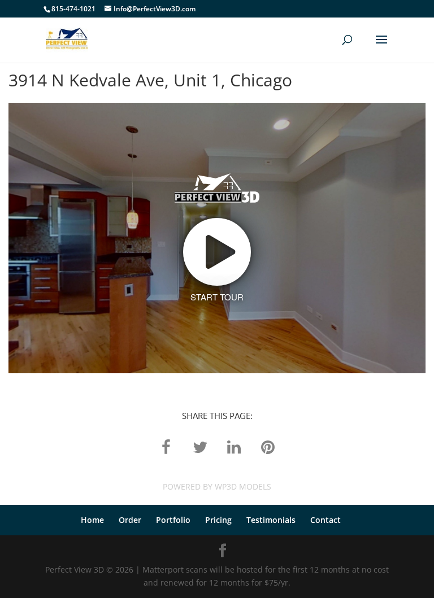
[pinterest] (268, 446)
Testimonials (271, 519)
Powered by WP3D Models (217, 486)
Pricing (218, 519)
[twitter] (200, 446)
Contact (325, 519)
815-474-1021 (73, 9)
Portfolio (173, 519)
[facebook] (166, 446)
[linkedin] (234, 446)
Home (92, 519)
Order (130, 519)
